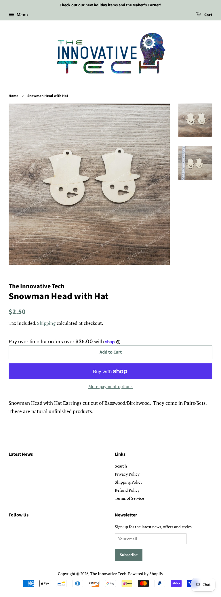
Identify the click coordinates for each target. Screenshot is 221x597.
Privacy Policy (127, 474)
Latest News (21, 454)
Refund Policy (127, 490)
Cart (207, 15)
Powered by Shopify (145, 573)
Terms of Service (129, 498)
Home (13, 95)
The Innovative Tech (108, 573)
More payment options (110, 386)
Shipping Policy (128, 482)
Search (121, 466)
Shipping (46, 323)
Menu (22, 14)
